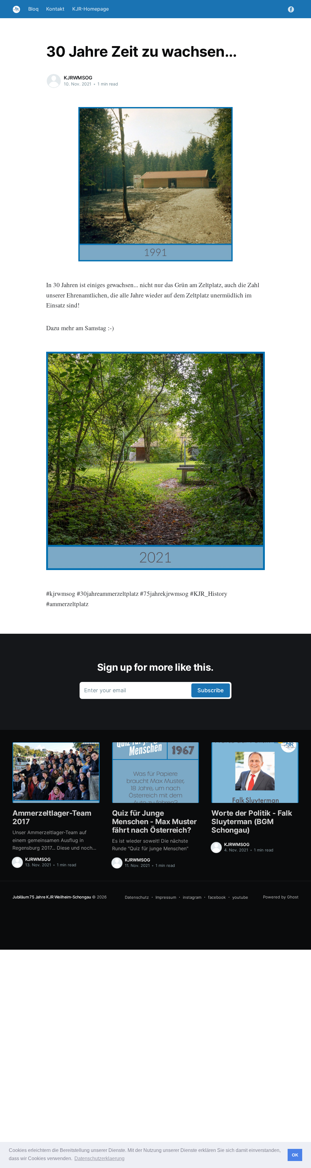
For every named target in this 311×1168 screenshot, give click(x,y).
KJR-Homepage (90, 9)
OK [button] (295, 1155)
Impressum (166, 897)
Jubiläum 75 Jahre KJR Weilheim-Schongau (51, 896)
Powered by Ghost (281, 896)
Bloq (33, 9)
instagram (192, 897)
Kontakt (55, 9)
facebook (217, 897)
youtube (240, 897)
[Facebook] (291, 9)
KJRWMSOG (78, 78)
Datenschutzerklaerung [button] (99, 1158)
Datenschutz (137, 897)
